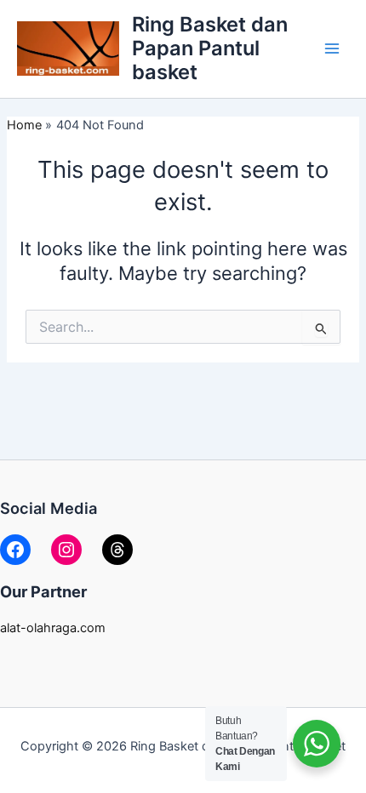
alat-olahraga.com (53, 628)
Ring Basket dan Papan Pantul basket (210, 48)
